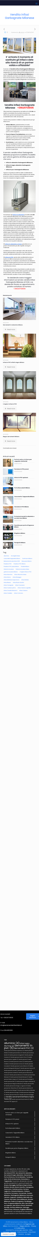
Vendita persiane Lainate (11, 1070)
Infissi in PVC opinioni (12, 1124)
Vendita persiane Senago (11, 1090)
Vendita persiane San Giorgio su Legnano (16, 1086)
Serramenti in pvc (18, 1047)
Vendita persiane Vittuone (13, 1094)
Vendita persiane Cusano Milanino (20, 1066)
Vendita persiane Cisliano (17, 1061)
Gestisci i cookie (8, 1234)
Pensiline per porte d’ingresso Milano (16, 1148)
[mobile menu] (36, 3)
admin (22, 32)
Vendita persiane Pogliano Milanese (25, 1081)
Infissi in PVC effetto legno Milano (13, 362)
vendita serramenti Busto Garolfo (20, 1099)
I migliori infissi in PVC (10, 404)
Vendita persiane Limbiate (11, 1072)
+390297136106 (25, 107)
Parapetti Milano (10, 1157)
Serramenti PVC (24, 1048)
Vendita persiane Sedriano (26, 1088)
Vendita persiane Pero (10, 1081)
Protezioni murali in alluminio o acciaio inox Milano (19, 1143)
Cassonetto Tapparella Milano (14, 1133)
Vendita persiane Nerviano (17, 1075)
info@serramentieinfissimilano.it (11, 1025)
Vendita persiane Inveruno (28, 1068)
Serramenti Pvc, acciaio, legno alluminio (17, 1230)
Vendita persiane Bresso (15, 1052)
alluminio (11, 1043)
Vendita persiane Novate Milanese (19, 1077)
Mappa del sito (25, 1226)
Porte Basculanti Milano (12, 1128)
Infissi (30, 1230)
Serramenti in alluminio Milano (13, 325)
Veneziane (21, 1234)
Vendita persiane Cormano (17, 1064)
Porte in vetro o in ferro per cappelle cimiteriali (16, 1114)
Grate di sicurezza (22, 1232)
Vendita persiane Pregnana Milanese (13, 1083)
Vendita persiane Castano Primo (19, 1057)
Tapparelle (13, 1232)
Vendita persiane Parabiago (26, 1079)
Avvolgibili (28, 1234)
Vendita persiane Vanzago (13, 1092)
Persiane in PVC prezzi (12, 1119)
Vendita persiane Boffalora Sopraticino (14, 1050)
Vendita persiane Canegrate (16, 1055)
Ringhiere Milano (10, 1153)
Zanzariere (6, 1232)
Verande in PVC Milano (12, 1137)
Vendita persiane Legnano (25, 1070)
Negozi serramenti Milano (11, 436)
